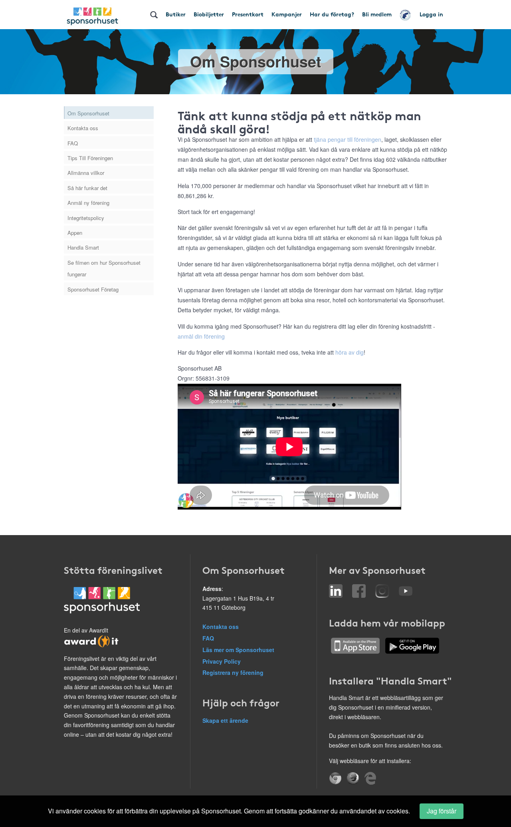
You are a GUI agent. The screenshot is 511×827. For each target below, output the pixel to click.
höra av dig (349, 352)
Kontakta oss (82, 128)
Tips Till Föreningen (90, 158)
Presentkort (247, 14)
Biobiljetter (209, 14)
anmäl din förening (201, 336)
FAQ (72, 143)
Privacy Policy (221, 661)
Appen (74, 232)
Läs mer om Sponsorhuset (238, 650)
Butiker (176, 14)
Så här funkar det (87, 188)
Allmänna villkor (85, 173)
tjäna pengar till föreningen (347, 139)
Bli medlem (377, 14)
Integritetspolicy (85, 218)
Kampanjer (286, 14)
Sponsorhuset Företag (93, 289)
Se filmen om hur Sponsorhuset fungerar (104, 268)
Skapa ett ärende (225, 720)
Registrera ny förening (232, 672)
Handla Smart (83, 247)
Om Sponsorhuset (88, 113)
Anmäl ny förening (88, 202)
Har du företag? (332, 14)
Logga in (431, 14)
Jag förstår (441, 810)
